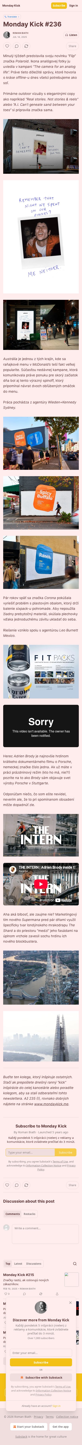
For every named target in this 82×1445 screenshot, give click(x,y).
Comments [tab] (13, 1214)
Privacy (38, 1417)
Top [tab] (8, 1263)
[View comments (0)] (17, 46)
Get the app (61, 1426)
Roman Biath (20, 33)
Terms (50, 1417)
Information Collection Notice (53, 1390)
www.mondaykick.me (51, 1104)
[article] (41, 1284)
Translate (12, 16)
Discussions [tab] (33, 1263)
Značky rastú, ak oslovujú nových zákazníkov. (26, 1282)
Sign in (73, 5)
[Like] (7, 46)
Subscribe (59, 5)
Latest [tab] (18, 1263)
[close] (70, 1302)
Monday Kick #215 (18, 1275)
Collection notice (67, 1417)
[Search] (75, 1264)
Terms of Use (62, 1386)
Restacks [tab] (29, 1214)
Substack (21, 1436)
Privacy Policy (43, 1394)
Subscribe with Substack (43, 1377)
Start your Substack (30, 1426)
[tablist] (20, 1214)
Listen (73, 35)
